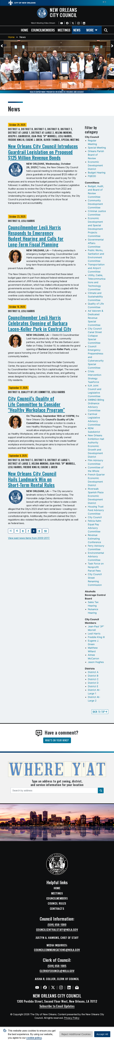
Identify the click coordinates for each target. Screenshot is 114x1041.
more (90, 29)
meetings (64, 29)
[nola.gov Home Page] (23, 2)
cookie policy (34, 1037)
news (76, 29)
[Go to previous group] (17, 530)
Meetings (57, 893)
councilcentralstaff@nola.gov (57, 930)
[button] (2, 46)
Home (11, 37)
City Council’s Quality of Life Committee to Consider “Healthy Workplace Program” (36, 404)
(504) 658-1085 (57, 966)
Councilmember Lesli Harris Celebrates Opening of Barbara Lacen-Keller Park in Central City (39, 323)
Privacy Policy (71, 1017)
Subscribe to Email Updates (57, 1006)
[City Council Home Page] (57, 864)
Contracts (57, 908)
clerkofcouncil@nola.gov (57, 971)
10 (45, 530)
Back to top (99, 711)
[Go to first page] (11, 530)
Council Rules (57, 903)
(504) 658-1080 (57, 924)
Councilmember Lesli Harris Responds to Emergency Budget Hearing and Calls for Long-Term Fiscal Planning (36, 236)
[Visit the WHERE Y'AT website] (57, 770)
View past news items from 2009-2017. (29, 538)
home (24, 29)
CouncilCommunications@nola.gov (57, 950)
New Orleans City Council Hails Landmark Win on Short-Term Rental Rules (32, 479)
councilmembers (43, 29)
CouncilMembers (57, 898)
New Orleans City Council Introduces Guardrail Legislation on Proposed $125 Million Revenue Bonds (43, 152)
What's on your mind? (57, 740)
